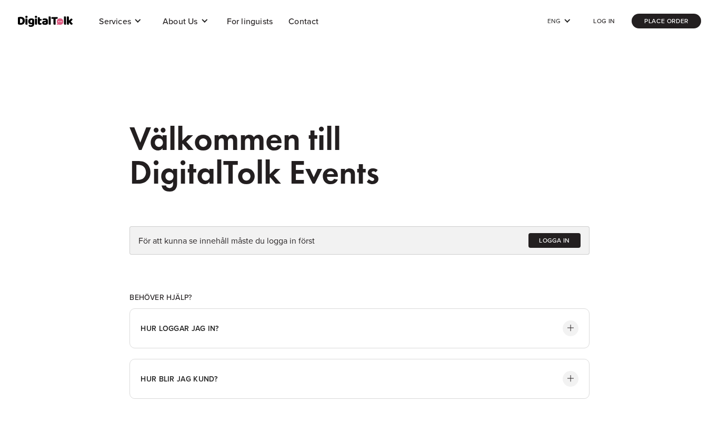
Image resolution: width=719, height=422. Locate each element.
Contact (303, 21)
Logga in (554, 240)
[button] (120, 21)
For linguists (250, 21)
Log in (604, 20)
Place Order (666, 20)
